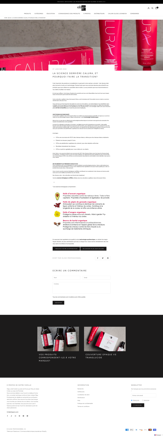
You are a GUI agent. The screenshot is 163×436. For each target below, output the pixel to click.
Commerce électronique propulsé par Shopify (33, 431)
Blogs (9, 17)
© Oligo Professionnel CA (16, 429)
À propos (87, 13)
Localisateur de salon (83, 394)
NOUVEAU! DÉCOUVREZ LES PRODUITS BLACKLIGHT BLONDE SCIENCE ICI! (81, 1)
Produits (27, 13)
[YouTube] (23, 416)
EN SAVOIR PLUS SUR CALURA (93, 248)
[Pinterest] (19, 416)
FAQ (79, 400)
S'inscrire (138, 405)
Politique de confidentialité (85, 403)
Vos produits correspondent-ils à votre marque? (57, 357)
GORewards (134, 13)
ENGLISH (146, 400)
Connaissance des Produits (69, 13)
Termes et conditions (83, 406)
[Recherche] (152, 8)
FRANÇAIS (135, 400)
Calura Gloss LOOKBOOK (117, 13)
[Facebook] (7, 416)
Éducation (51, 13)
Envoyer (58, 302)
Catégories (38, 13)
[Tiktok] (11, 416)
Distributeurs (99, 13)
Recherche (80, 389)
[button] (158, 435)
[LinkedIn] (27, 416)
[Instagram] (15, 416)
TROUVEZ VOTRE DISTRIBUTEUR (66, 248)
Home (5, 17)
